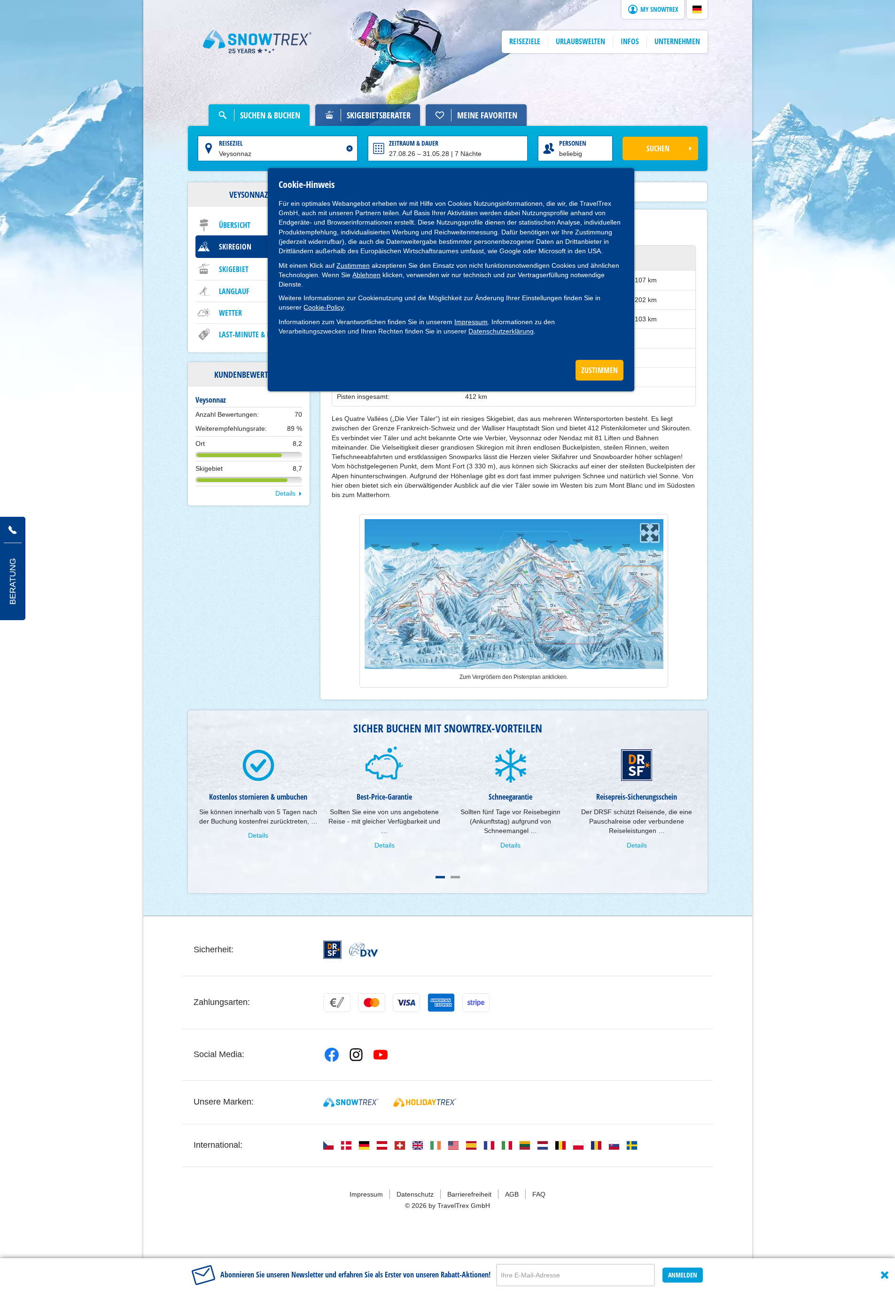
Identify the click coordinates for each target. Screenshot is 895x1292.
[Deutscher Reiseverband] (363, 949)
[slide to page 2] (455, 877)
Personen (572, 143)
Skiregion (235, 246)
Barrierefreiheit (469, 1194)
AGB (512, 1194)
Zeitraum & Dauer (413, 143)
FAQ (538, 1194)
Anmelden (682, 1274)
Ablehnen (366, 275)
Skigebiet (234, 269)
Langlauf (234, 291)
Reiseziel (231, 143)
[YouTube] (380, 1054)
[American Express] (441, 1002)
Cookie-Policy (324, 307)
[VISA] (406, 1002)
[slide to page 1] (440, 877)
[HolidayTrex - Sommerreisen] (424, 1102)
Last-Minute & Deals (252, 334)
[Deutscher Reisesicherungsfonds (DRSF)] (332, 950)
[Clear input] (349, 148)
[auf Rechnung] (336, 1002)
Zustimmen (353, 265)
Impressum (471, 322)
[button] (697, 9)
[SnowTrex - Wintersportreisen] (350, 1102)
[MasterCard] (371, 1002)
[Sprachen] (328, 1145)
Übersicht (234, 225)
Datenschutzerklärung (501, 331)
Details (285, 493)
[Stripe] (476, 1002)
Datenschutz (415, 1194)
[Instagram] (356, 1054)
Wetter (230, 313)
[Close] (884, 1275)
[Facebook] (331, 1054)
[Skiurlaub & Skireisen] (257, 42)
